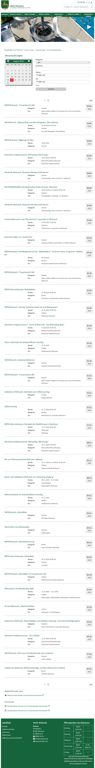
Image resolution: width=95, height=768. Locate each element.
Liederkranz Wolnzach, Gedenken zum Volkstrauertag (27, 392)
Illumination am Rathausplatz (17, 527)
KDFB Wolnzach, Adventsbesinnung (19, 542)
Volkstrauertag (11, 407)
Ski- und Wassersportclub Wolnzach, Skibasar (24, 460)
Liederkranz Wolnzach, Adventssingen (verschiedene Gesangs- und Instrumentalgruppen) (42, 621)
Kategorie (39, 60)
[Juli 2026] (8, 61)
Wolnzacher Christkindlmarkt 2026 (19, 589)
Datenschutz (6, 735)
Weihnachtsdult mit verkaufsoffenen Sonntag (24, 495)
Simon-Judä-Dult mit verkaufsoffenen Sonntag (24, 342)
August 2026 (18, 61)
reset (37, 85)
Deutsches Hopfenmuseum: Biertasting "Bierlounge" (27, 155)
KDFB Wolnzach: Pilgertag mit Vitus (19, 140)
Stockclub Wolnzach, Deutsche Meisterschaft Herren (26, 172)
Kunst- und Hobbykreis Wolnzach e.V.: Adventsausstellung (29, 477)
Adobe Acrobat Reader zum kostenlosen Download (24, 695)
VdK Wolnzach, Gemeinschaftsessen (20, 360)
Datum (38, 72)
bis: (37, 79)
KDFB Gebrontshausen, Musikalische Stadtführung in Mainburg (31, 424)
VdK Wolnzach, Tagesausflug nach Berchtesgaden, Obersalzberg (31, 123)
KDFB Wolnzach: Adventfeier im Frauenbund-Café (25, 574)
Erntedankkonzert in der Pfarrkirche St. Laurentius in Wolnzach (31, 219)
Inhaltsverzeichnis (8, 729)
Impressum (6, 732)
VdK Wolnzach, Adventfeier (16, 512)
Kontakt (5, 726)
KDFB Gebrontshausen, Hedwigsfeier (20, 290)
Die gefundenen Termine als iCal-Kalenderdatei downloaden (27, 711)
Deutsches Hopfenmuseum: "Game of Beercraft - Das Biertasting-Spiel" (34, 325)
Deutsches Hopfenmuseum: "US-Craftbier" (22, 636)
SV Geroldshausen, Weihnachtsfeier (20, 606)
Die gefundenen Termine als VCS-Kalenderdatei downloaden (27, 706)
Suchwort (39, 66)
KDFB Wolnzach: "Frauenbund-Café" (20, 105)
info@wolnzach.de (41, 739)
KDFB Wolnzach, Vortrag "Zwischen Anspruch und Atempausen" (31, 307)
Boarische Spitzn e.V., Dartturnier (18, 237)
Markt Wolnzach (40, 723)
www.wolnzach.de (41, 741)
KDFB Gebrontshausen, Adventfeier (19, 556)
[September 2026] (29, 61)
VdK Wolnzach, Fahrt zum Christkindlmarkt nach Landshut (29, 653)
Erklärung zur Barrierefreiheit (12, 738)
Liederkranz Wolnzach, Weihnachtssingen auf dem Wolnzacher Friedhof (35, 668)
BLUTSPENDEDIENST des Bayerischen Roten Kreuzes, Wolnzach (31, 187)
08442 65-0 (39, 734)
